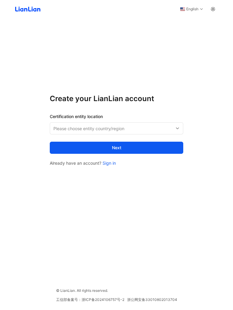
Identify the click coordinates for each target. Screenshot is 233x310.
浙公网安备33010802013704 (152, 299)
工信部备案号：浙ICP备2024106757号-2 (90, 299)
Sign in (109, 163)
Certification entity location (76, 116)
